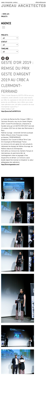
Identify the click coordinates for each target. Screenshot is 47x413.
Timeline (4, 48)
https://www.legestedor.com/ (10, 164)
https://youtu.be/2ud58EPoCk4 (11, 111)
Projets (4, 35)
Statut (4, 42)
